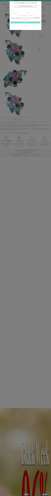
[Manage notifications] (49, 493)
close (25, 25)
